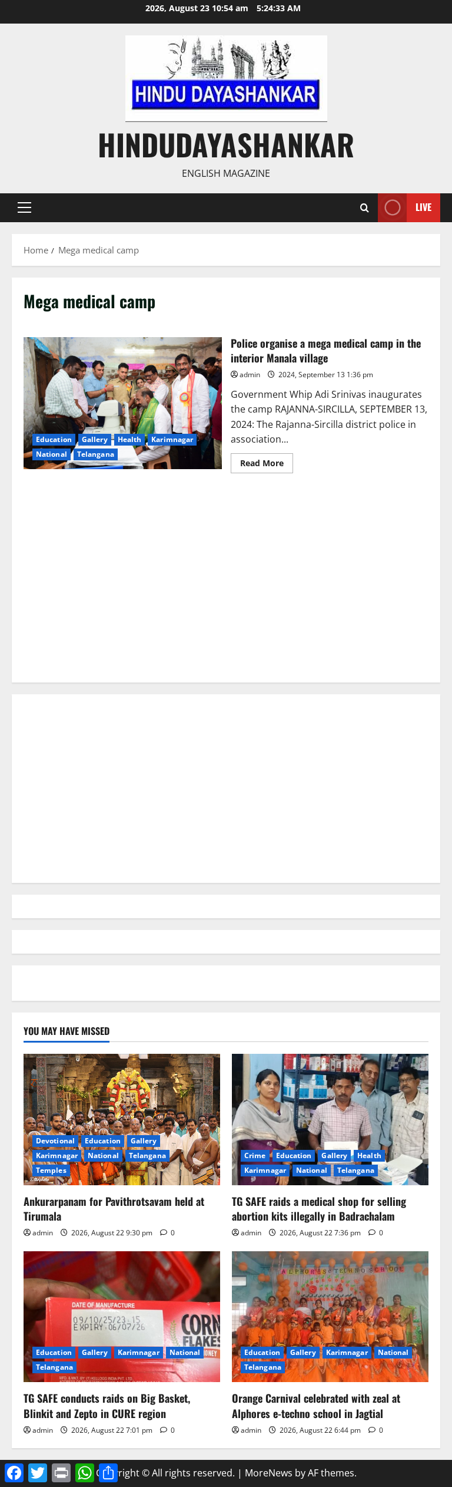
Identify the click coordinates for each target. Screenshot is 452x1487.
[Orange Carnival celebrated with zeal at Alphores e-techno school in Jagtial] (330, 1317)
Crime (255, 1155)
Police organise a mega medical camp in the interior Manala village (123, 403)
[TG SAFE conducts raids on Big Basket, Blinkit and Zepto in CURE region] (122, 1317)
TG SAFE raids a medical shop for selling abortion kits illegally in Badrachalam (319, 1208)
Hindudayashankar (226, 144)
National (51, 454)
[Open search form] (364, 207)
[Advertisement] (226, 588)
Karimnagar (172, 439)
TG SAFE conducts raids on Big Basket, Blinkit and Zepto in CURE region (107, 1405)
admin (250, 375)
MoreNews (269, 1472)
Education (54, 439)
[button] (24, 207)
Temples (51, 1170)
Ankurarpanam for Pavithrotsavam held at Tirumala (114, 1208)
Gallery (95, 439)
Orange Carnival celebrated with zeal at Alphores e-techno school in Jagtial (316, 1405)
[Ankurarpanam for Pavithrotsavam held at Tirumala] (122, 1119)
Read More (266, 465)
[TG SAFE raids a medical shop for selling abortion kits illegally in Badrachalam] (330, 1119)
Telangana (95, 454)
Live (423, 207)
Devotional (55, 1141)
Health (130, 439)
